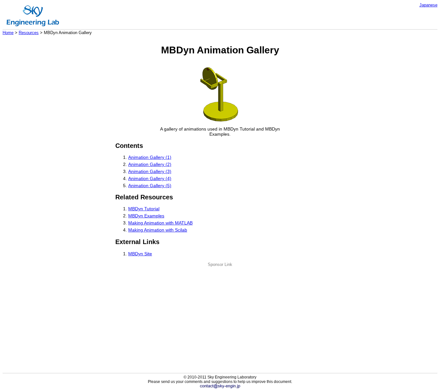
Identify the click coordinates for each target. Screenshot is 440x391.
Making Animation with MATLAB (160, 222)
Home (8, 32)
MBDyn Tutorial (143, 208)
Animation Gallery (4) (149, 178)
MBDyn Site (140, 253)
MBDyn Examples (146, 215)
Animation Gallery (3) (149, 171)
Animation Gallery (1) (149, 157)
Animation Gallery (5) (149, 185)
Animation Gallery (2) (149, 164)
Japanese (428, 5)
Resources (29, 32)
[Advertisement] (220, 312)
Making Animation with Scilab (157, 229)
